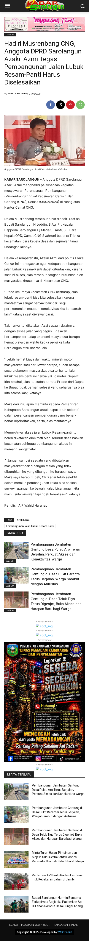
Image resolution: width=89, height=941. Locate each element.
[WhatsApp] (80, 104)
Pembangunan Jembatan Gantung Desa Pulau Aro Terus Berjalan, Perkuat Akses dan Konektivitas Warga (58, 790)
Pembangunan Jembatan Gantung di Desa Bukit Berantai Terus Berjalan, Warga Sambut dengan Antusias (57, 812)
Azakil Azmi (23, 519)
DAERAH (10, 34)
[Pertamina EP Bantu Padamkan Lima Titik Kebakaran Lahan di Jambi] (16, 881)
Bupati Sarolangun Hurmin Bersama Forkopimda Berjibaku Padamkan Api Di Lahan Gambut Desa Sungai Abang (57, 902)
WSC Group (65, 932)
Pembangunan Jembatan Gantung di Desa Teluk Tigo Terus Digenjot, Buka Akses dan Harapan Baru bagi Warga (57, 834)
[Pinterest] (70, 104)
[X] (60, 104)
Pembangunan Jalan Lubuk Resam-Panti (30, 525)
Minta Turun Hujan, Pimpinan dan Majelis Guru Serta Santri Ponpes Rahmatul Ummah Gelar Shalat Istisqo (58, 857)
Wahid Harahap (18, 93)
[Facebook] (50, 104)
